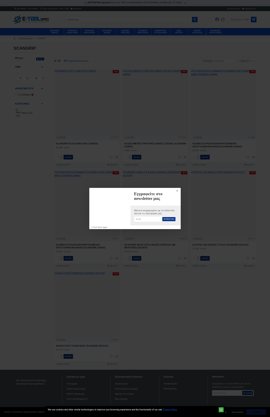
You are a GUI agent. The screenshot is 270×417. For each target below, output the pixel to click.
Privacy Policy (170, 409)
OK (221, 410)
